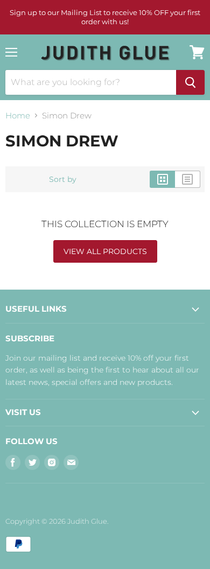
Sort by (62, 179)
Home (17, 115)
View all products (105, 251)
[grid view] (162, 179)
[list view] (187, 179)
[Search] (190, 82)
